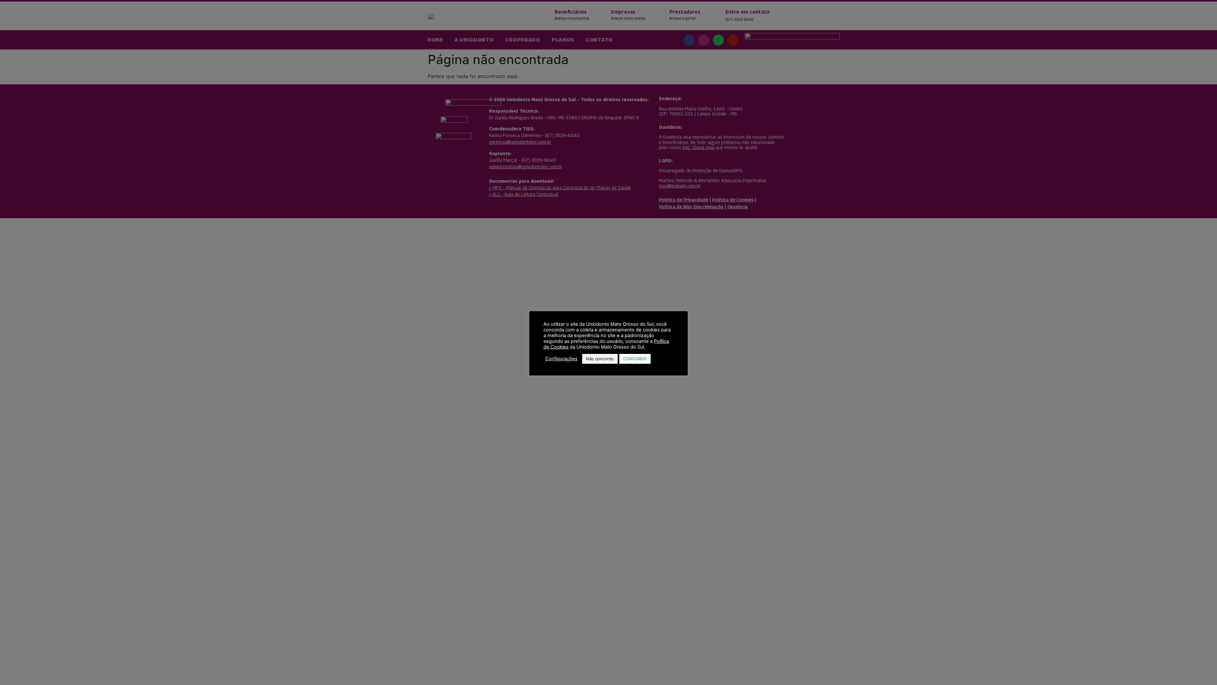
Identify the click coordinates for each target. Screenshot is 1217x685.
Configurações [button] (561, 359)
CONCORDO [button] (635, 358)
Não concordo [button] (600, 358)
